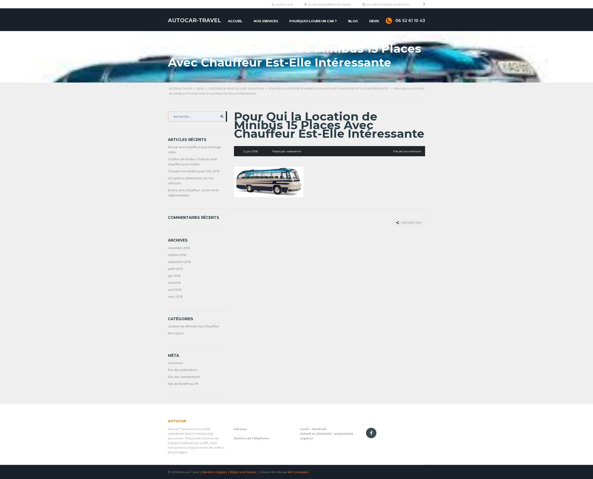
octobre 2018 (177, 255)
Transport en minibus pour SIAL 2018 (193, 171)
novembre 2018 (179, 248)
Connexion (175, 363)
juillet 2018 (175, 269)
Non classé (175, 333)
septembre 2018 (179, 262)
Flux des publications (182, 370)
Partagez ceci (411, 223)
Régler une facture (243, 472)
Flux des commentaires (184, 377)
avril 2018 (174, 289)
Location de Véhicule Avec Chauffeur (193, 326)
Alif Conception (298, 472)
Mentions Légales (214, 472)
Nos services (266, 21)
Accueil (235, 21)
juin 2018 (174, 276)
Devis (374, 21)
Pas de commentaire (407, 151)
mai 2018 (174, 283)
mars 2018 (175, 296)
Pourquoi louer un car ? (313, 21)
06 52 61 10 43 (284, 4)
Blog (353, 21)
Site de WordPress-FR (183, 384)
